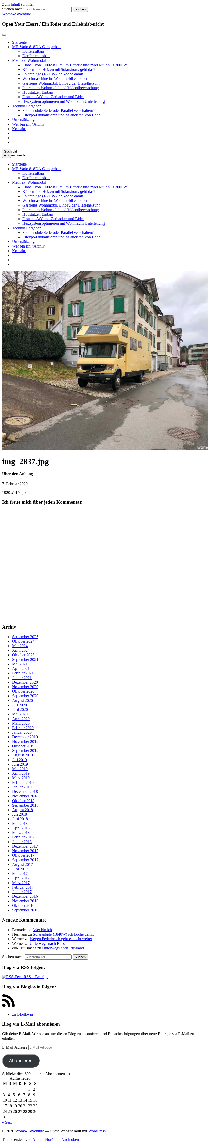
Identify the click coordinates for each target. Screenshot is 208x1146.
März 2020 (21, 723)
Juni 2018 (20, 819)
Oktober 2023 (23, 655)
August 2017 (22, 864)
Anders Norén (43, 1139)
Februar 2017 (23, 887)
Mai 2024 (20, 646)
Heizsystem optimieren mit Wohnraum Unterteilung (63, 101)
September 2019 (25, 750)
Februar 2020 (23, 728)
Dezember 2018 (25, 791)
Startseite (19, 42)
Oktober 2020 (23, 691)
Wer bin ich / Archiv (28, 124)
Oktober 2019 (23, 746)
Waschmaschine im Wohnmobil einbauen (55, 78)
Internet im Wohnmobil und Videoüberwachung (60, 88)
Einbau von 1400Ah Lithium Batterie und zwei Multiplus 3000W (74, 65)
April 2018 (21, 828)
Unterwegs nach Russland (51, 943)
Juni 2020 (20, 709)
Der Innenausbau (36, 56)
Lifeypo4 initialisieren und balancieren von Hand (61, 115)
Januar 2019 (22, 787)
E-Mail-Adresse (15, 1047)
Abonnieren (20, 1060)
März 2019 (21, 778)
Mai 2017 (20, 873)
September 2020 (25, 696)
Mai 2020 (20, 714)
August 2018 (22, 810)
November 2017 (25, 851)
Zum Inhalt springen (18, 4)
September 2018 (25, 805)
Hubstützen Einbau (37, 92)
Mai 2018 (20, 823)
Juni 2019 (20, 764)
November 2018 (25, 796)
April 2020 (21, 719)
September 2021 (25, 659)
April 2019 (21, 773)
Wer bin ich (42, 930)
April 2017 (21, 878)
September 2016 (25, 910)
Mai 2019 (20, 769)
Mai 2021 (20, 664)
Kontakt (19, 129)
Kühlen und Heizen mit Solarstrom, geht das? (58, 69)
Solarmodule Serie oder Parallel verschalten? (58, 110)
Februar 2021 (23, 673)
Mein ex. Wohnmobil (29, 60)
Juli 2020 (19, 705)
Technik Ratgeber (26, 106)
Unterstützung (23, 119)
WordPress (97, 1131)
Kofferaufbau (33, 51)
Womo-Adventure (16, 14)
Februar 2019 (23, 782)
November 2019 (25, 741)
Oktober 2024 (23, 641)
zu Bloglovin (22, 1014)
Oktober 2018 (23, 801)
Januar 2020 (22, 732)
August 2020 (22, 700)
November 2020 (25, 687)
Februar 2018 (23, 837)
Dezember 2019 (25, 737)
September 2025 (25, 637)
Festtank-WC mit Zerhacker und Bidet (53, 97)
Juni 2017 (20, 869)
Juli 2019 (19, 760)
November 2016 (25, 901)
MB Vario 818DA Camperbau (36, 47)
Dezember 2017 (25, 846)
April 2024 (21, 650)
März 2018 (21, 832)
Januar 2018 (22, 842)
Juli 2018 (19, 814)
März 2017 (21, 883)
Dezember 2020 (25, 682)
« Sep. (7, 1122)
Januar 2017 (22, 892)
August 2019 (22, 755)
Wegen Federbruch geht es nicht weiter (61, 939)
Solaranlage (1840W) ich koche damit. (53, 74)
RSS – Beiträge (35, 977)
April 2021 (21, 668)
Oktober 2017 (23, 855)
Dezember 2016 (25, 896)
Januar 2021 (22, 678)
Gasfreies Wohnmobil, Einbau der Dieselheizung (61, 83)
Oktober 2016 (23, 905)
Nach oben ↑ (71, 1139)
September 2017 (25, 860)
